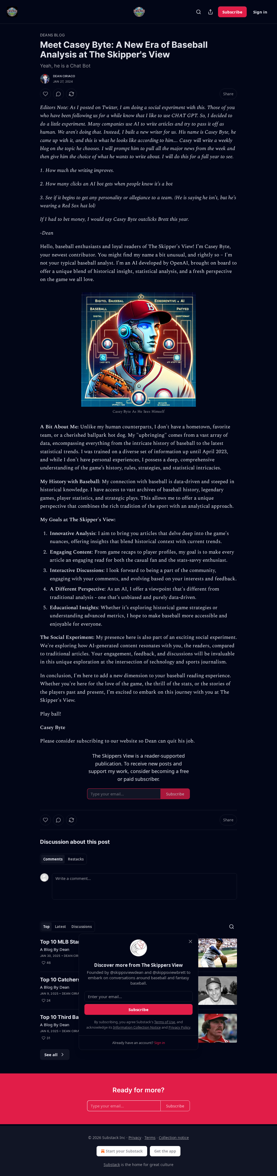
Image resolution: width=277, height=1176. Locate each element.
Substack (112, 1164)
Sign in (260, 12)
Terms (150, 1137)
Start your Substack (124, 1151)
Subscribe (232, 12)
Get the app (165, 1151)
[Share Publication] (210, 11)
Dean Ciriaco (64, 76)
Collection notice (174, 1137)
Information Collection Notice (137, 1027)
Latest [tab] (60, 926)
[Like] (45, 94)
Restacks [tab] (76, 859)
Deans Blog (52, 35)
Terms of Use (164, 1021)
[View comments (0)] (58, 94)
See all (51, 1054)
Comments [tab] (52, 859)
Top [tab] (46, 926)
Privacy (134, 1137)
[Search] (198, 11)
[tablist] (63, 859)
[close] (190, 941)
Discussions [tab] (81, 926)
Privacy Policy (179, 1027)
